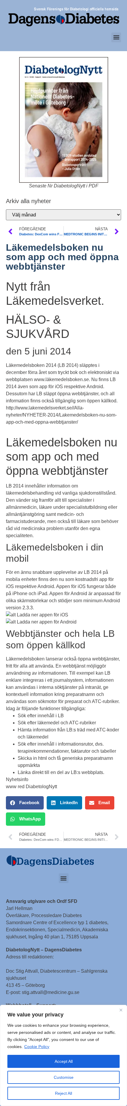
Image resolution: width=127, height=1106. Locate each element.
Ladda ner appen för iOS (42, 614)
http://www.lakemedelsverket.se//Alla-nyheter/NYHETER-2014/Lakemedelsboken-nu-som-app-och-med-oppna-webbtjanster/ (61, 415)
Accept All (64, 1061)
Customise (64, 1077)
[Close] (120, 1009)
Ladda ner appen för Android (46, 621)
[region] (63, 1055)
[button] (116, 37)
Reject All (63, 1093)
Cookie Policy (36, 1046)
